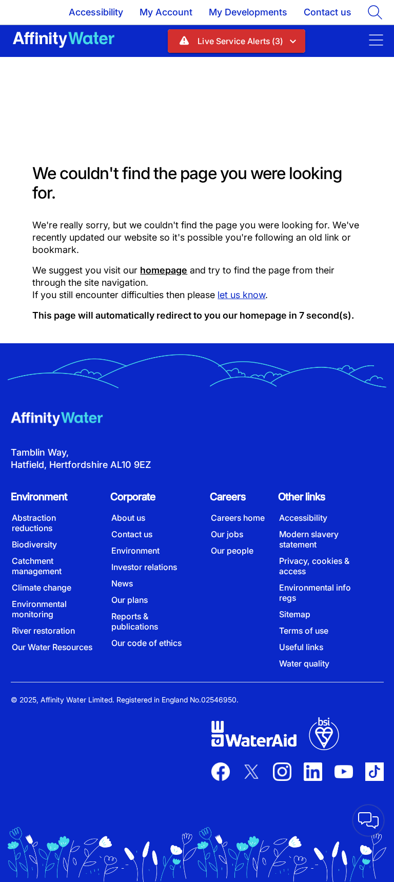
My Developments (248, 12)
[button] (236, 41)
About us (128, 518)
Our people (232, 550)
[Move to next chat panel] (368, 820)
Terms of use (303, 630)
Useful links (301, 647)
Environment (135, 550)
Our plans (129, 600)
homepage (163, 270)
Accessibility (96, 12)
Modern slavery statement (309, 539)
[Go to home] (64, 40)
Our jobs (227, 534)
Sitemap (294, 614)
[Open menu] (369, 41)
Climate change (41, 587)
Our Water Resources (52, 647)
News (122, 583)
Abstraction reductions (34, 523)
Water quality (304, 663)
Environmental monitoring (39, 609)
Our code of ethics (146, 643)
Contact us (327, 12)
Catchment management (37, 566)
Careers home (238, 518)
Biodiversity (34, 544)
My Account (166, 12)
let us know (241, 294)
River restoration (43, 630)
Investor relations (144, 567)
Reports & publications (134, 621)
